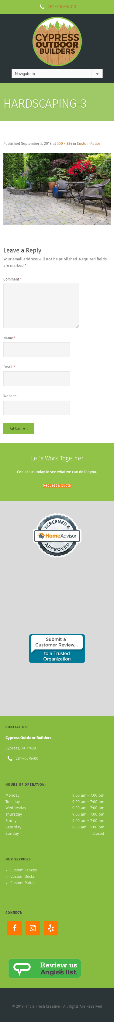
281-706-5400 (61, 6)
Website (10, 396)
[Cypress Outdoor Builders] (57, 41)
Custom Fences (23, 870)
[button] (57, 486)
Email (9, 367)
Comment (12, 279)
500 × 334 (64, 144)
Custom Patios (89, 144)
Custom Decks (22, 877)
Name (9, 338)
